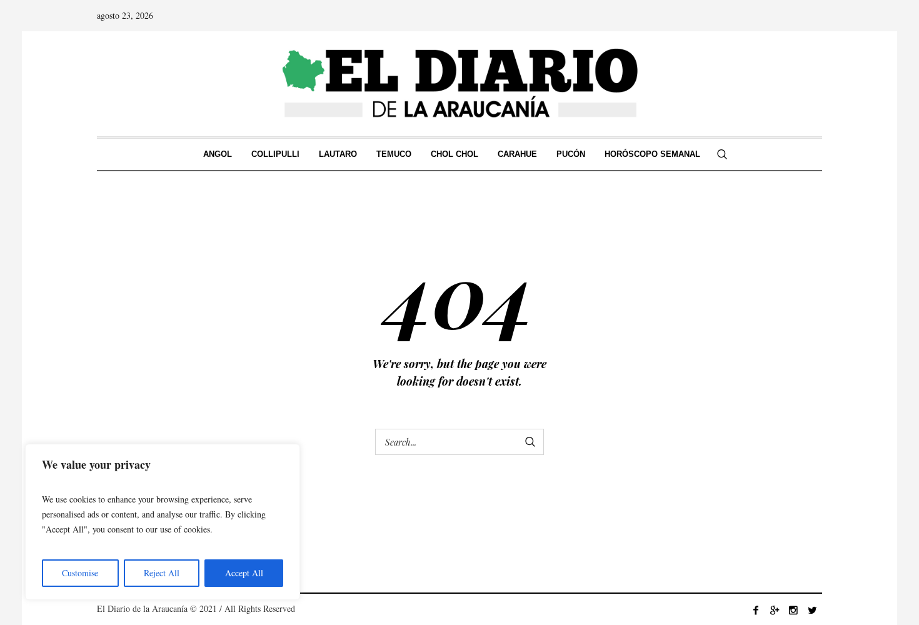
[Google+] (774, 610)
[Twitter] (812, 610)
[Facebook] (755, 610)
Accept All (244, 573)
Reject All (161, 573)
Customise (80, 573)
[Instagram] (793, 610)
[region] (162, 522)
